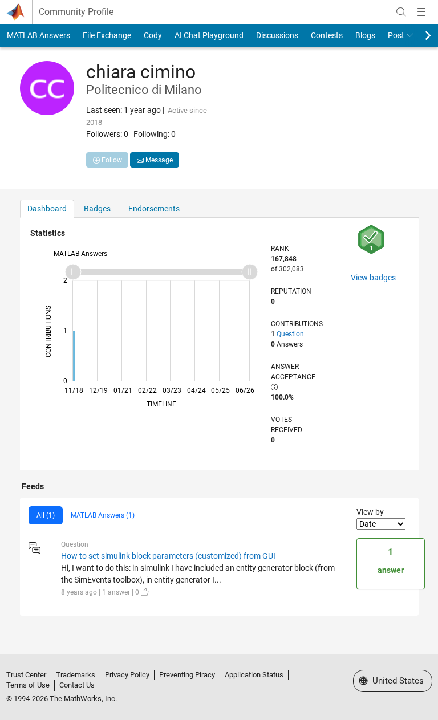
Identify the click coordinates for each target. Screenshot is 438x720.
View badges (373, 277)
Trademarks (75, 674)
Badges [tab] (97, 208)
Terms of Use (28, 685)
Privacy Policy (127, 674)
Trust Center (26, 674)
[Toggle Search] (401, 12)
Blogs (365, 35)
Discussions (277, 35)
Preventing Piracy (187, 674)
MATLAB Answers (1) (103, 515)
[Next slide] (418, 35)
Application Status (254, 674)
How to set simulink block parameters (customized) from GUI (168, 555)
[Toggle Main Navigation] (421, 12)
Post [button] (396, 35)
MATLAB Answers (38, 35)
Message (158, 160)
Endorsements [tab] (154, 208)
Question (290, 334)
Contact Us (77, 685)
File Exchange (107, 35)
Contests (327, 35)
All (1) (45, 515)
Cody (153, 35)
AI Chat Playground (209, 35)
